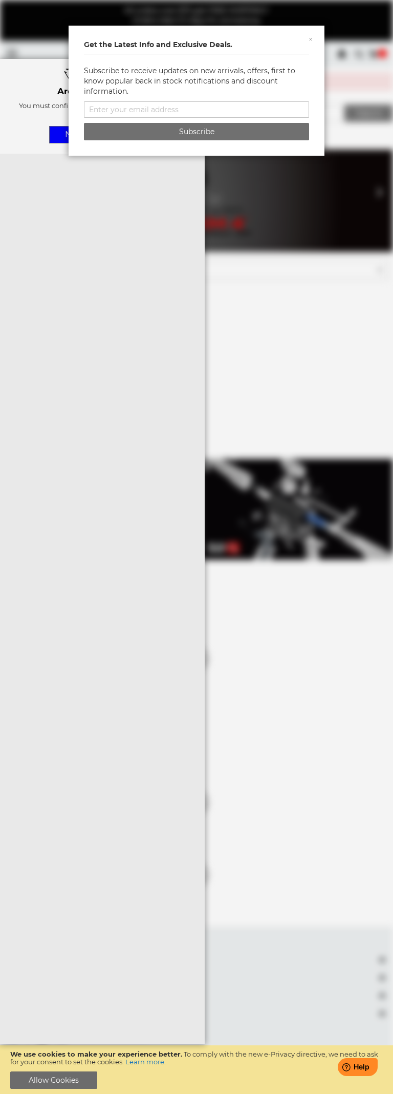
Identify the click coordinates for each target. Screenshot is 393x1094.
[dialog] (196, 547)
